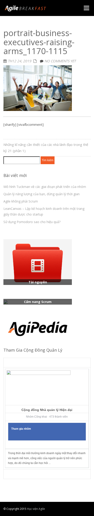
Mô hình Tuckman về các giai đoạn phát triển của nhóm (44, 186)
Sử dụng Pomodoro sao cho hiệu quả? (31, 222)
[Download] (37, 261)
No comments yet (60, 61)
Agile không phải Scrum (20, 201)
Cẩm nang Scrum (38, 302)
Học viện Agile (35, 509)
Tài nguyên (38, 282)
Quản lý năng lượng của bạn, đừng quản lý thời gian (41, 194)
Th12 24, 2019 (19, 61)
